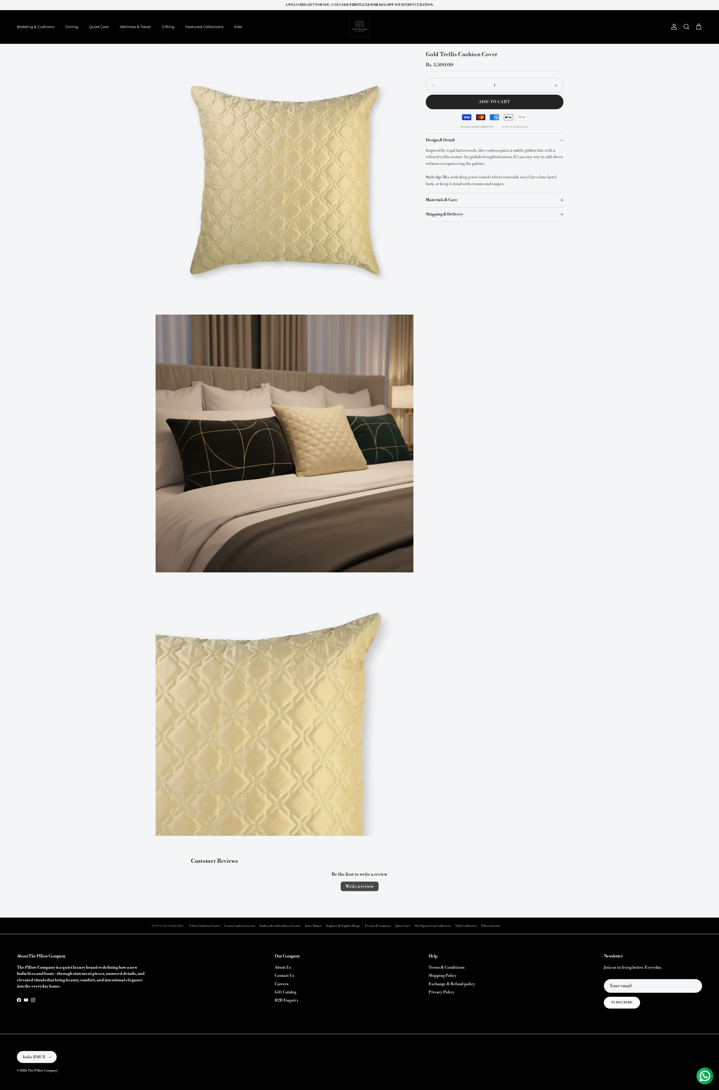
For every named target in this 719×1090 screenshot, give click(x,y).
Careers (281, 984)
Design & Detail (440, 140)
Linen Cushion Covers (239, 926)
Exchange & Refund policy (452, 984)
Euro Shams (313, 926)
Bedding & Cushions (35, 26)
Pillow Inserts (490, 926)
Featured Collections (204, 26)
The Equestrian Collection (433, 926)
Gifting (168, 26)
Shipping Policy (443, 975)
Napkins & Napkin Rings (343, 926)
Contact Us (284, 975)
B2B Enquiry (287, 1000)
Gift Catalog (285, 992)
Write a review (359, 886)
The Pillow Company (42, 1071)
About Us (283, 967)
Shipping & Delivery (444, 214)
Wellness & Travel (135, 26)
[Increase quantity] (557, 85)
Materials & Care (442, 199)
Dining (71, 26)
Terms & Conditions (447, 967)
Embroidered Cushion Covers (280, 926)
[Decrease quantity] (431, 85)
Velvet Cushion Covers (204, 926)
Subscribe (622, 1002)
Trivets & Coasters (378, 926)
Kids (238, 26)
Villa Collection (466, 926)
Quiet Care (99, 26)
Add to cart (494, 101)
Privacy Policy (441, 992)
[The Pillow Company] (359, 27)
